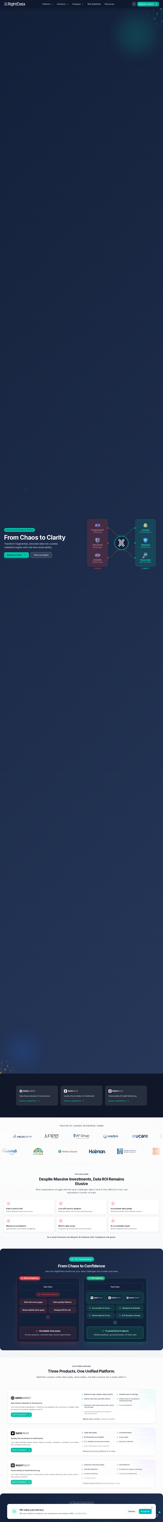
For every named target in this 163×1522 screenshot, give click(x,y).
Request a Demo (146, 4)
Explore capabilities (16, 1410)
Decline (131, 1511)
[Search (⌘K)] (134, 4)
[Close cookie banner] (152, 1508)
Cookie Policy (80, 1513)
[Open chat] (156, 1515)
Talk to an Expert (41, 555)
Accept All (145, 1511)
